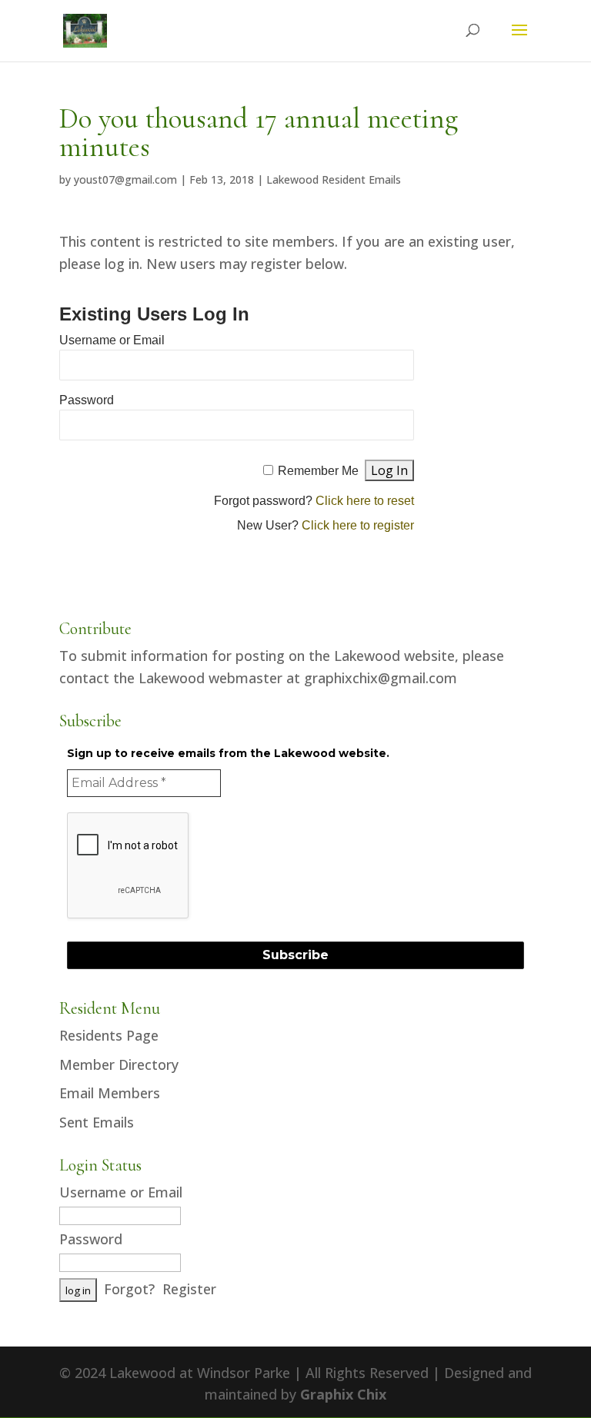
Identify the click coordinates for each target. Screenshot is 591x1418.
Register (189, 1289)
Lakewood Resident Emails (333, 179)
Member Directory (119, 1064)
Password (86, 400)
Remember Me (318, 470)
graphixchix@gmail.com (380, 678)
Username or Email (112, 340)
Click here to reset (365, 500)
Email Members (109, 1093)
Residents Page (109, 1035)
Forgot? (129, 1289)
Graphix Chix (343, 1394)
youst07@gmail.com (125, 179)
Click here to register (358, 525)
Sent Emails (96, 1122)
